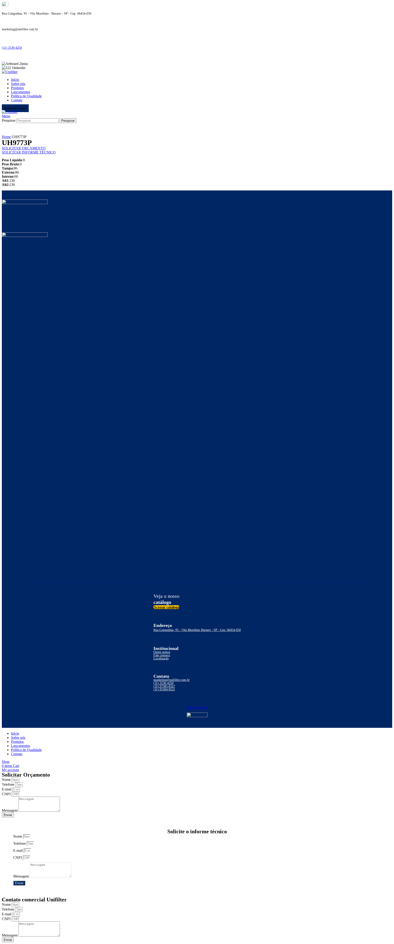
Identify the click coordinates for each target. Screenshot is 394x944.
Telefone (8, 784)
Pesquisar (9, 120)
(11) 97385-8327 (164, 686)
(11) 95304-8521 (164, 689)
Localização (161, 658)
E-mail (7, 789)
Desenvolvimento (197, 707)
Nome (7, 780)
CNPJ (6, 794)
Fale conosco (161, 655)
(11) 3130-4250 (12, 47)
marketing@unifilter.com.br (171, 680)
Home (7, 137)
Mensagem (10, 810)
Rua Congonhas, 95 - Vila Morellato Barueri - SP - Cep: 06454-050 (197, 630)
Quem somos (161, 652)
